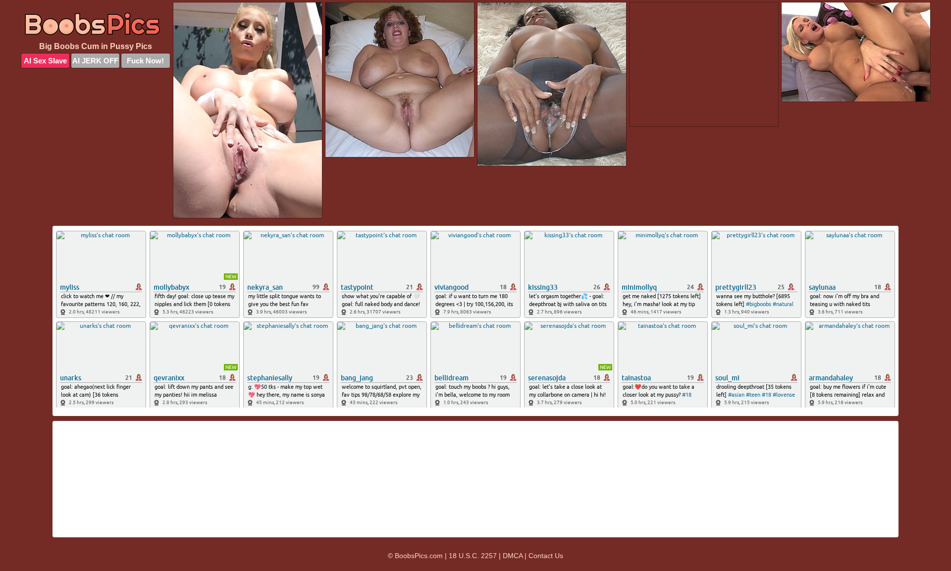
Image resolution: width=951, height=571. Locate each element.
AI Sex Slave (45, 60)
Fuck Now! (145, 60)
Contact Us (545, 556)
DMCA (513, 556)
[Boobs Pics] (95, 23)
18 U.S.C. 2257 (473, 556)
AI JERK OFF (95, 60)
